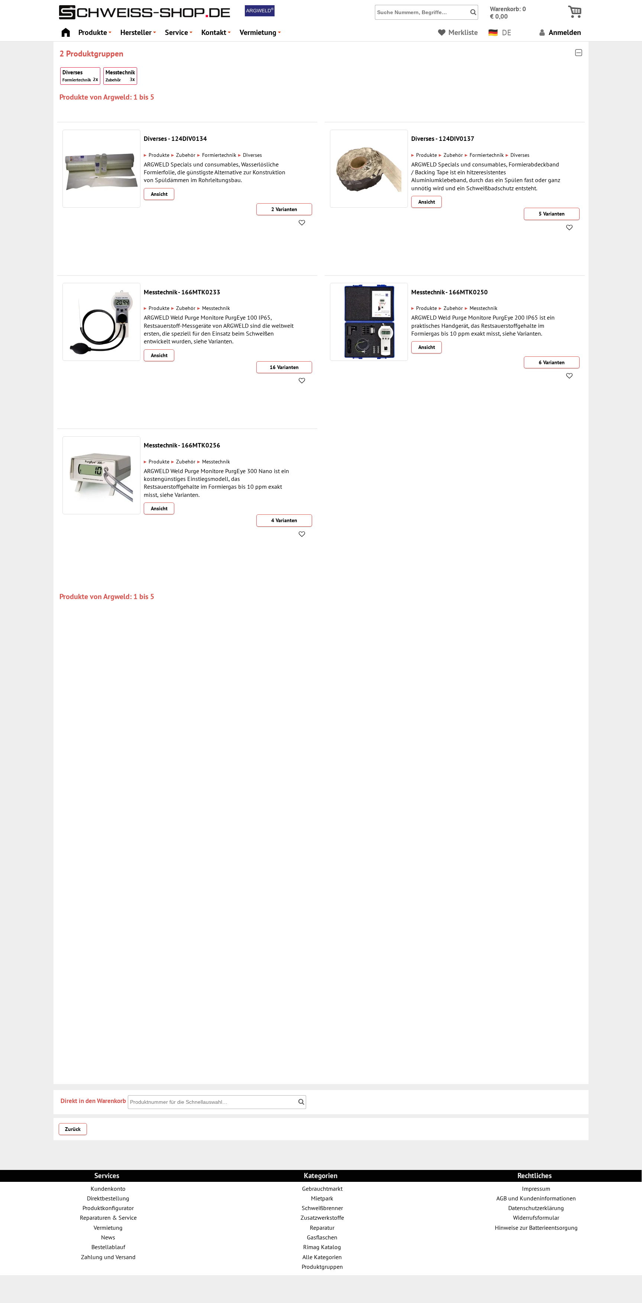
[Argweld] (260, 14)
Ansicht (159, 194)
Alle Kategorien (322, 1257)
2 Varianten (284, 209)
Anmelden (564, 32)
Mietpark (322, 1198)
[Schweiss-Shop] (142, 17)
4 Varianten (284, 520)
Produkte (96, 34)
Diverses (80, 75)
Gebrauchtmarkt (322, 1188)
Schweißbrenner (322, 1208)
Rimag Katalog (322, 1247)
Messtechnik (120, 75)
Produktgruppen (322, 1266)
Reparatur (322, 1227)
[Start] (65, 30)
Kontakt (217, 34)
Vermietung (261, 34)
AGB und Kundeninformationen (536, 1198)
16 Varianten (284, 367)
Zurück (73, 1129)
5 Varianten (552, 213)
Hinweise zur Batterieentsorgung (536, 1227)
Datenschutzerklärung (536, 1208)
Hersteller (139, 34)
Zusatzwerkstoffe (322, 1217)
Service (180, 34)
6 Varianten (552, 362)
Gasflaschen (322, 1237)
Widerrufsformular (536, 1217)
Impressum (536, 1188)
